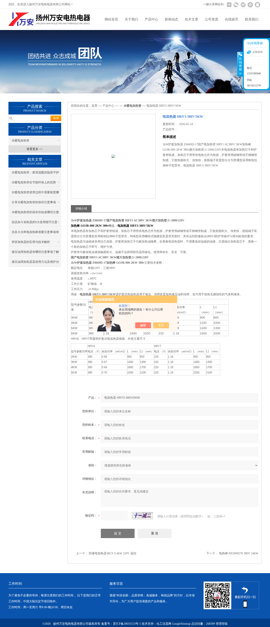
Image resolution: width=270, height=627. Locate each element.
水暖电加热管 (20, 140)
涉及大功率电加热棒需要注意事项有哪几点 (35, 233)
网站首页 (111, 19)
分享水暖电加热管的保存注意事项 (34, 202)
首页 (94, 105)
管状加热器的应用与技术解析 (31, 242)
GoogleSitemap (181, 623)
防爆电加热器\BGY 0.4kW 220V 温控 (112, 553)
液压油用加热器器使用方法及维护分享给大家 (35, 263)
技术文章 (191, 19)
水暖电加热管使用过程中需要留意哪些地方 (35, 194)
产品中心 (151, 19)
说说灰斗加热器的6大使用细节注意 (34, 222)
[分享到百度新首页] (250, 4)
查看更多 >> (35, 149)
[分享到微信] (236, 4)
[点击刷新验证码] (142, 515)
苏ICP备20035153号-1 (127, 623)
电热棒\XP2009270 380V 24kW (238, 553)
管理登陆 (222, 623)
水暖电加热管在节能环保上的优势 (34, 182)
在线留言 (231, 19)
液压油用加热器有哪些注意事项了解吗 (35, 253)
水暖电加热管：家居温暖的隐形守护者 (35, 174)
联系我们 (251, 19)
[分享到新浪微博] (243, 4)
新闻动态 (171, 19)
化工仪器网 (164, 623)
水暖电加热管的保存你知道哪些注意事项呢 (35, 214)
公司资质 (211, 19)
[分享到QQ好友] (257, 4)
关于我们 (131, 19)
